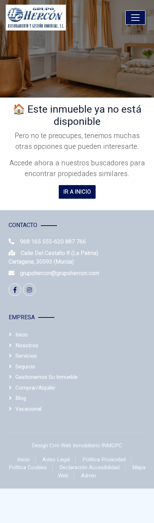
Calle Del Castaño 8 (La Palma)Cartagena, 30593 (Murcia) (53, 257)
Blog (20, 398)
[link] (53, 17)
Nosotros (26, 345)
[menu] (135, 17)
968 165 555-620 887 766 (53, 241)
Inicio (21, 335)
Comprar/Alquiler (35, 388)
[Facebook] (15, 289)
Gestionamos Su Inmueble (46, 377)
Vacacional (28, 409)
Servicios (26, 356)
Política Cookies (28, 467)
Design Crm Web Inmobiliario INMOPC (77, 445)
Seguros (25, 367)
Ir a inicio (77, 192)
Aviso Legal (56, 459)
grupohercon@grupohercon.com (59, 273)
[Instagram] (29, 289)
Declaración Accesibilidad (89, 467)
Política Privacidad (104, 459)
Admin (88, 476)
